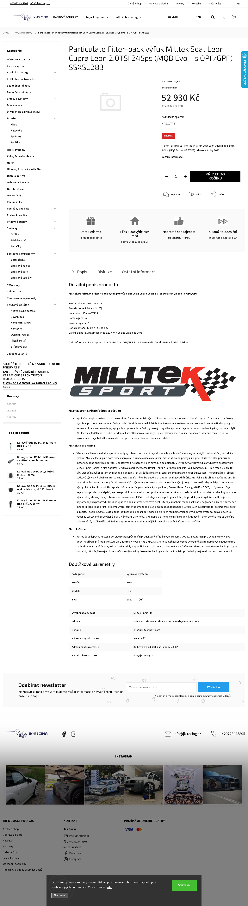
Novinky (180, 3)
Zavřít (232, 207)
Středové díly (19, 347)
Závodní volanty (17, 354)
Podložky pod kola (18, 209)
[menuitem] (65, 17)
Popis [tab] (82, 272)
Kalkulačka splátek (173, 117)
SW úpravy (13, 285)
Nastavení (59, 895)
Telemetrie (14, 292)
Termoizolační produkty (22, 298)
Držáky (15, 234)
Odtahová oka (15, 189)
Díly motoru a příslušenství (23, 112)
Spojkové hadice (21, 266)
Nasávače (16, 131)
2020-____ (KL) (135, 600)
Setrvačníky (18, 260)
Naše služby (215, 3)
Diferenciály (14, 105)
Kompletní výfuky (21, 323)
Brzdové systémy (17, 99)
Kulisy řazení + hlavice (20, 156)
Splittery (16, 136)
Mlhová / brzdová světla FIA (24, 169)
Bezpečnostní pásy (18, 86)
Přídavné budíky (17, 222)
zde (109, 887)
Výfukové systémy (18, 305)
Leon (129, 591)
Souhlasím (184, 885)
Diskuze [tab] (104, 272)
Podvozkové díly (17, 215)
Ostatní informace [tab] (139, 272)
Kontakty (196, 3)
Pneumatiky (14, 202)
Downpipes (17, 317)
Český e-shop (135, 3)
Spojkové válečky (21, 278)
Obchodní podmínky (14, 864)
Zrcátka (15, 142)
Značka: (169, 87)
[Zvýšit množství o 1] (185, 176)
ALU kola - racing (17, 73)
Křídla (14, 125)
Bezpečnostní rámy (19, 92)
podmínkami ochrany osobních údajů (208, 696)
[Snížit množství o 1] (166, 176)
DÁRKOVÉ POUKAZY (18, 60)
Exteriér (12, 118)
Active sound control (23, 311)
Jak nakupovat (11, 858)
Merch (11, 163)
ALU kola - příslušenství (21, 79)
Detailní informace (172, 157)
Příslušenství (18, 240)
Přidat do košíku (215, 176)
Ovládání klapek (20, 335)
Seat (129, 583)
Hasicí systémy (16, 150)
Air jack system (16, 66)
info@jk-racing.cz (187, 734)
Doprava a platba (158, 3)
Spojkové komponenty (21, 254)
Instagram (74, 734)
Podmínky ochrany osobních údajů (22, 870)
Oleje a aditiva (16, 176)
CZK (198, 17)
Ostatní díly (14, 196)
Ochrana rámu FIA (18, 183)
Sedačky (12, 228)
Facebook (64, 734)
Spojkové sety (19, 272)
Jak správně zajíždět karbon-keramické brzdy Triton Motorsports (27, 375)
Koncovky (16, 329)
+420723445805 (232, 734)
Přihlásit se (213, 687)
